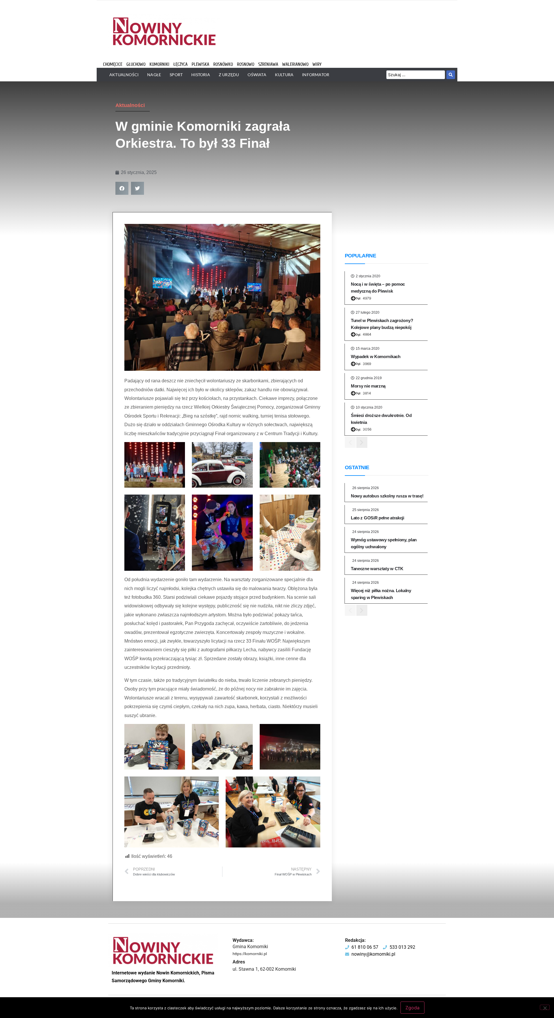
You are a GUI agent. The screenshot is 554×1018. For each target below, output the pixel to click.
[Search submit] (450, 74)
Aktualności (130, 105)
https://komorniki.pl (250, 953)
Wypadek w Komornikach (375, 356)
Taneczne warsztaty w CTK (377, 568)
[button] (121, 188)
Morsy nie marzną (368, 385)
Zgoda (412, 1007)
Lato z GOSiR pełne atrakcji (377, 517)
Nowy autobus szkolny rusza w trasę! (387, 495)
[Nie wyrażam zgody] (545, 1007)
